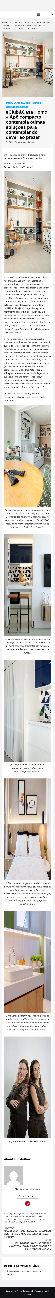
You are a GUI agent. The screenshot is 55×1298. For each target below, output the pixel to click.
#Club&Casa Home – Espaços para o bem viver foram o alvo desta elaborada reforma (27, 1232)
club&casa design (40, 1214)
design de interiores (33, 1216)
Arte (24, 103)
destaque (8, 1219)
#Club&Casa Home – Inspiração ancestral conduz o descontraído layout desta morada (30, 1244)
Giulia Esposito (19, 1219)
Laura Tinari (32, 1219)
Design (10, 107)
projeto (41, 1219)
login (24, 1271)
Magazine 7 (39, 1291)
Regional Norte (28, 1222)
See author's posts (27, 1196)
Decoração (35, 103)
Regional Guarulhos (12, 1222)
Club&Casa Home (11, 1216)
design (21, 1216)
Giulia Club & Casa (17, 142)
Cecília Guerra (26, 1214)
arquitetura (14, 1214)
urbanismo (21, 107)
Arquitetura (12, 103)
